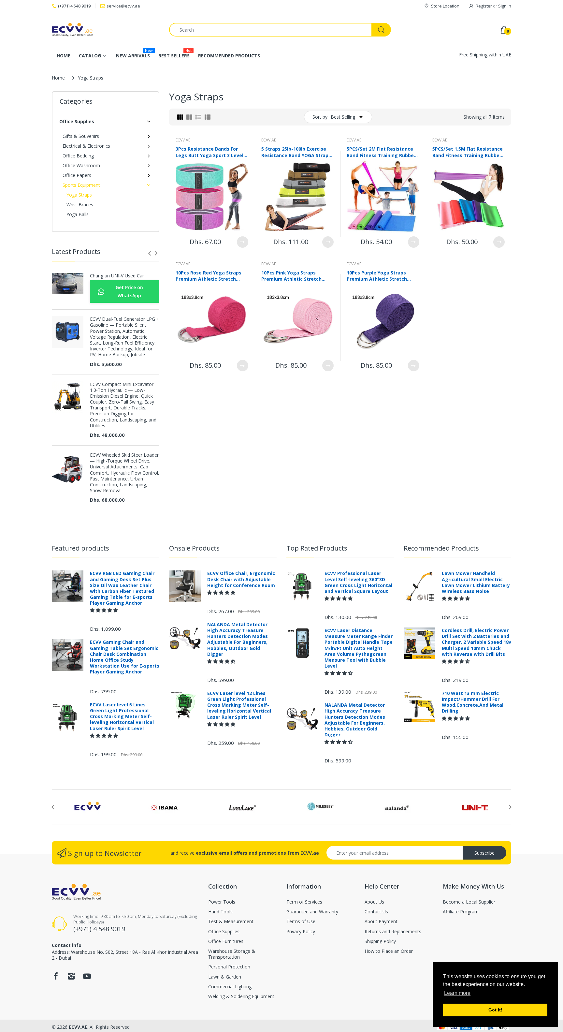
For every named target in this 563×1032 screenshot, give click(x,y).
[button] (104, 610)
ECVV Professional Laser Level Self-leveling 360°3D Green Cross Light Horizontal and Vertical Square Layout (358, 582)
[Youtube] (87, 978)
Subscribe (484, 853)
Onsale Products (194, 548)
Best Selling (343, 117)
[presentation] (149, 253)
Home (58, 78)
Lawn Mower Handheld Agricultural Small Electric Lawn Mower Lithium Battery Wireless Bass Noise (476, 582)
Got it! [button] (495, 1009)
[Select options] (242, 242)
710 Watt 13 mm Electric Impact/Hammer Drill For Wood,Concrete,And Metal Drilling (472, 702)
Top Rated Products (316, 548)
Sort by (319, 117)
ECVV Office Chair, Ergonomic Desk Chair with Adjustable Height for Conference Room (241, 579)
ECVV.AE (183, 140)
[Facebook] (56, 978)
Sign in (504, 6)
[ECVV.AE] (105, 29)
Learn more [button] (457, 993)
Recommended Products (441, 548)
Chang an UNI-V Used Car (117, 276)
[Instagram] (71, 978)
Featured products (80, 548)
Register (484, 6)
